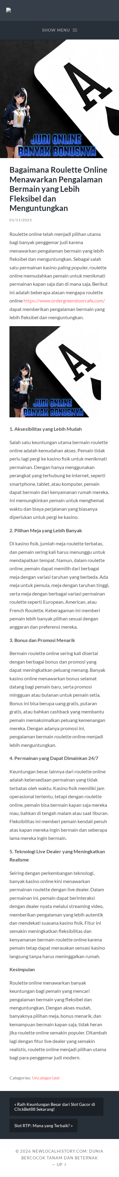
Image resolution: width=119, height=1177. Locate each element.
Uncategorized (46, 1077)
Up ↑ (62, 1164)
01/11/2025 (20, 220)
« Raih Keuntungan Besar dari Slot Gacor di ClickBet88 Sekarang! (54, 1107)
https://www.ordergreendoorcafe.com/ (64, 300)
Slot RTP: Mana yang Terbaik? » (43, 1125)
